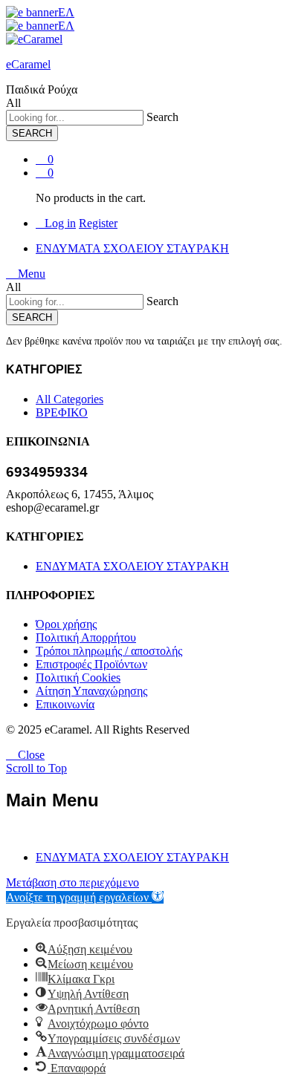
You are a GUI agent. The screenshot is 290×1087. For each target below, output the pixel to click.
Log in (60, 223)
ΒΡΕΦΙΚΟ (62, 412)
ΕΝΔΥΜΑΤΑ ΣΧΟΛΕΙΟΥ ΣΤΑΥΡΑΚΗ (132, 248)
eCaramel (28, 64)
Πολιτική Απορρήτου (86, 637)
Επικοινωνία (65, 704)
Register (98, 223)
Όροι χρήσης (66, 624)
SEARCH (32, 133)
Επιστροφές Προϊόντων (91, 664)
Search (162, 117)
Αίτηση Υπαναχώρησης (91, 691)
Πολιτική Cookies (78, 677)
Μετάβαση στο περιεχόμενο (72, 882)
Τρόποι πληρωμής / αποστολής (109, 650)
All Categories (69, 399)
